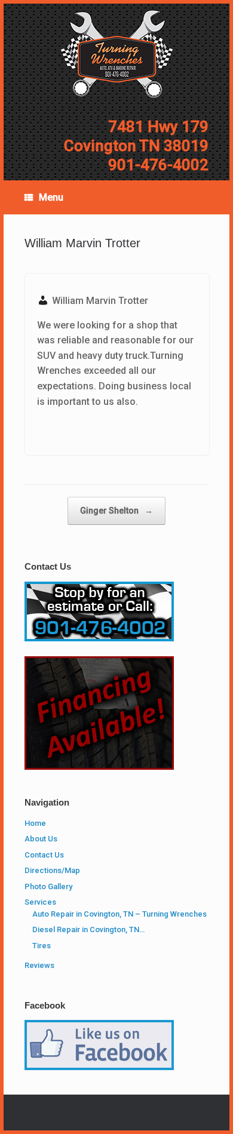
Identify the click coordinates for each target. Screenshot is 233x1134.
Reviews (39, 965)
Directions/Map (52, 870)
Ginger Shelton (116, 510)
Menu (51, 197)
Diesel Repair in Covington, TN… (88, 929)
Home (35, 823)
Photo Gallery (48, 886)
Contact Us (44, 854)
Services (40, 902)
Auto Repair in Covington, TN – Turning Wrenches (119, 913)
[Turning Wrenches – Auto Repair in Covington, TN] (116, 54)
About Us (40, 838)
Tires (41, 945)
